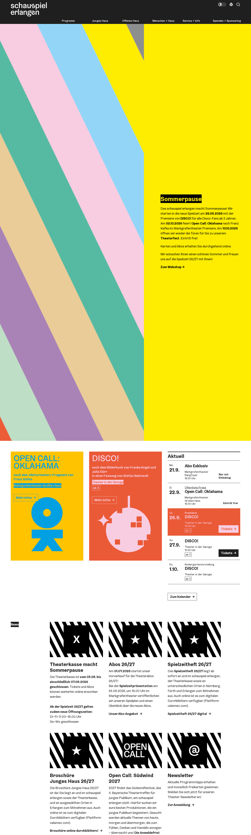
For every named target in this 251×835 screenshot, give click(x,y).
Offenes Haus (130, 20)
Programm (68, 20)
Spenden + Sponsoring (227, 20)
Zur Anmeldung (179, 805)
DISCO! (191, 516)
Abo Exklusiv (196, 466)
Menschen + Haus (163, 20)
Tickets (226, 529)
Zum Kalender (180, 597)
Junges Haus (100, 20)
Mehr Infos (24, 497)
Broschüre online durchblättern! (74, 831)
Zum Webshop (171, 267)
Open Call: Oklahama (204, 491)
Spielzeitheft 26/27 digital (187, 714)
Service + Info (191, 20)
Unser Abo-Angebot (123, 714)
